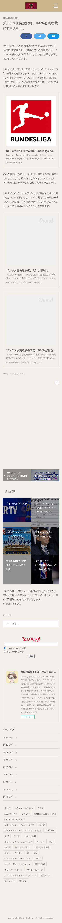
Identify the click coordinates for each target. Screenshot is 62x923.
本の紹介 (23, 880)
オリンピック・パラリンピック (18, 841)
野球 (51, 841)
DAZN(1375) (7, 374)
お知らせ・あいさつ (24, 808)
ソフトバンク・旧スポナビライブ (19, 824)
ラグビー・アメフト (13, 852)
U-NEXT (25, 813)
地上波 (42, 824)
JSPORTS (49, 830)
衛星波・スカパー (12, 830)
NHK (6, 836)
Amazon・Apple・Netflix (45, 813)
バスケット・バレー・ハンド (17, 858)
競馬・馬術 (40, 864)
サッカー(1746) (19, 374)
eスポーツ (45, 875)
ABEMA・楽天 (10, 813)
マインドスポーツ (35, 869)
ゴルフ (38, 858)
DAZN (40, 808)
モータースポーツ (23, 847)
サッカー (41, 841)
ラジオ (16, 836)
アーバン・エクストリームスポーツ (20, 875)
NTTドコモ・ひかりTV (14, 819)
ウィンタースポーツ (13, 869)
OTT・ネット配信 (33, 830)
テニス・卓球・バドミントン (17, 864)
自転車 (7, 847)
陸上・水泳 (32, 852)
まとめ (7, 808)
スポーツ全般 (30, 836)
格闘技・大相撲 (42, 847)
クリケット (9, 880)
